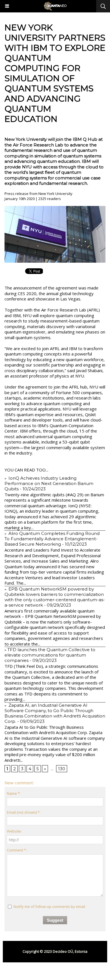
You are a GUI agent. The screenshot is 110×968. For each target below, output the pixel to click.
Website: (14, 831)
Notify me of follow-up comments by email (49, 906)
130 (61, 768)
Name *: (14, 793)
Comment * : (17, 850)
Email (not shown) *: (23, 812)
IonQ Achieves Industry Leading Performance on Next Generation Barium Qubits (49, 483)
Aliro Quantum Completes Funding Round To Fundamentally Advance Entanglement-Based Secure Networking (52, 539)
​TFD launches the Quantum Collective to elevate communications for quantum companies (50, 655)
